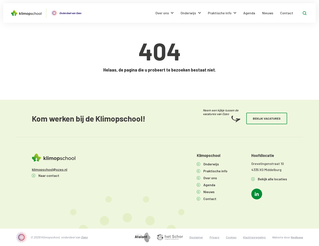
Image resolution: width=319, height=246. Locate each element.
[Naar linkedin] (256, 194)
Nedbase (297, 237)
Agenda (249, 13)
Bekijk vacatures (267, 118)
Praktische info (220, 13)
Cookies (231, 237)
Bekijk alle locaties (272, 179)
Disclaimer (196, 237)
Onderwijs (188, 13)
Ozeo (84, 237)
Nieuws (267, 13)
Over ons (162, 13)
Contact (286, 13)
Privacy (214, 237)
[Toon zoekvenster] (304, 13)
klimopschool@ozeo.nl (49, 169)
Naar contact (48, 175)
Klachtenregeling (254, 237)
